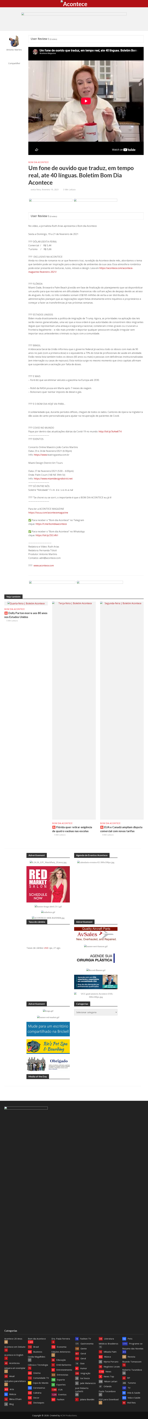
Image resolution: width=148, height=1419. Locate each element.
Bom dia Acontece (38, 162)
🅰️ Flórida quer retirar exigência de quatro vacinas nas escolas (72, 829)
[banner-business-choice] (100, 587)
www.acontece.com (44, 565)
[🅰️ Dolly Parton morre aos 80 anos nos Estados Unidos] (26, 603)
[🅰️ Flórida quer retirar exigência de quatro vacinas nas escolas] (74, 710)
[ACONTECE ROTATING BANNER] (50, 205)
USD (46, 947)
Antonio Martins (14, 49)
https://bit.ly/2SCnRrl (47, 535)
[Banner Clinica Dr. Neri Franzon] (52, 587)
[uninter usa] (95, 205)
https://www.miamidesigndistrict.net (53, 478)
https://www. (40, 454)
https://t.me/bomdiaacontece (51, 524)
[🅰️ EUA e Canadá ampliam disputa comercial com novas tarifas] (122, 710)
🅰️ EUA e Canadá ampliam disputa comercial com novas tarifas (121, 829)
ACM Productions (68, 1415)
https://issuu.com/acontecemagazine (48, 512)
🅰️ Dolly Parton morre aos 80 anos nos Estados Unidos (25, 615)
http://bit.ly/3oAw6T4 (110, 431)
